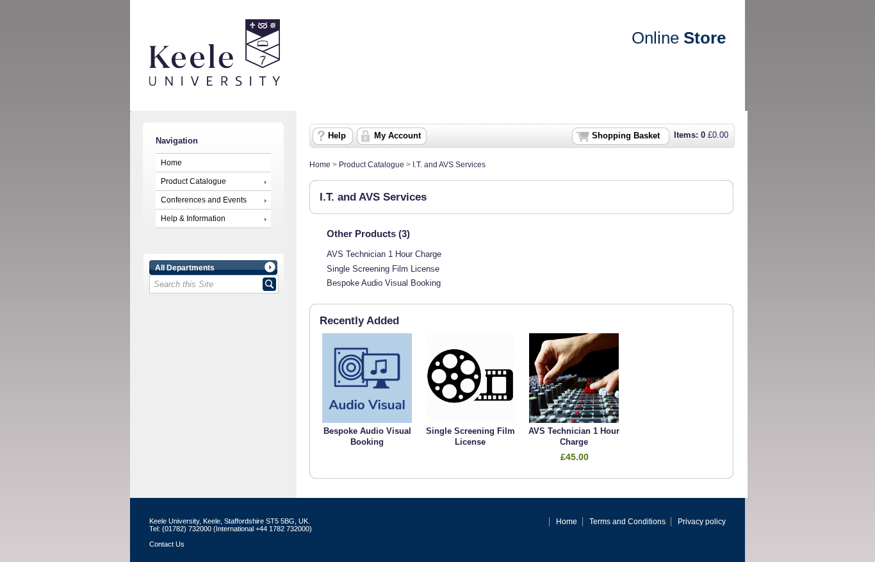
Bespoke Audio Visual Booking (384, 283)
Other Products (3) (368, 233)
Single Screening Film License (383, 269)
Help (337, 135)
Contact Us (166, 544)
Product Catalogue (193, 181)
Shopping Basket (626, 135)
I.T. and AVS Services (449, 165)
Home (171, 163)
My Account (397, 135)
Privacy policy (702, 521)
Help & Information (193, 218)
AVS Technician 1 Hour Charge (384, 254)
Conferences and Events (204, 200)
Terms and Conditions (627, 521)
